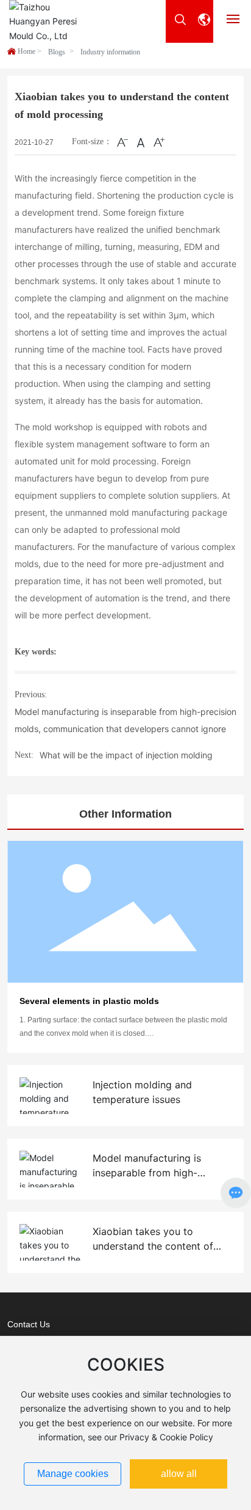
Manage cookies (72, 1473)
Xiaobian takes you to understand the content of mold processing (153, 1246)
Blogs (56, 52)
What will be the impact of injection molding (126, 755)
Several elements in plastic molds (89, 1001)
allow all (179, 1473)
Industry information (110, 52)
